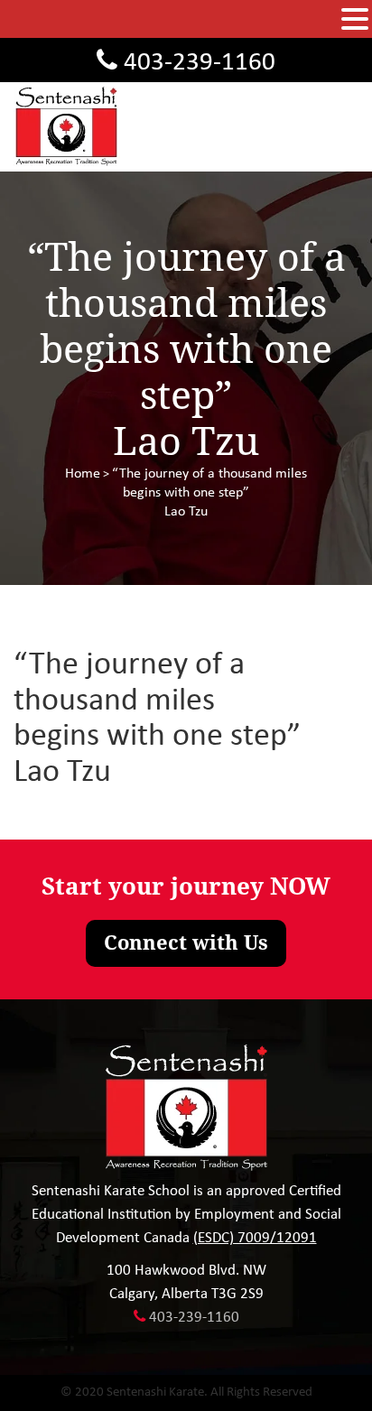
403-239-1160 (199, 63)
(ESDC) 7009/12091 (255, 1238)
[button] (354, 20)
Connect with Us (186, 943)
